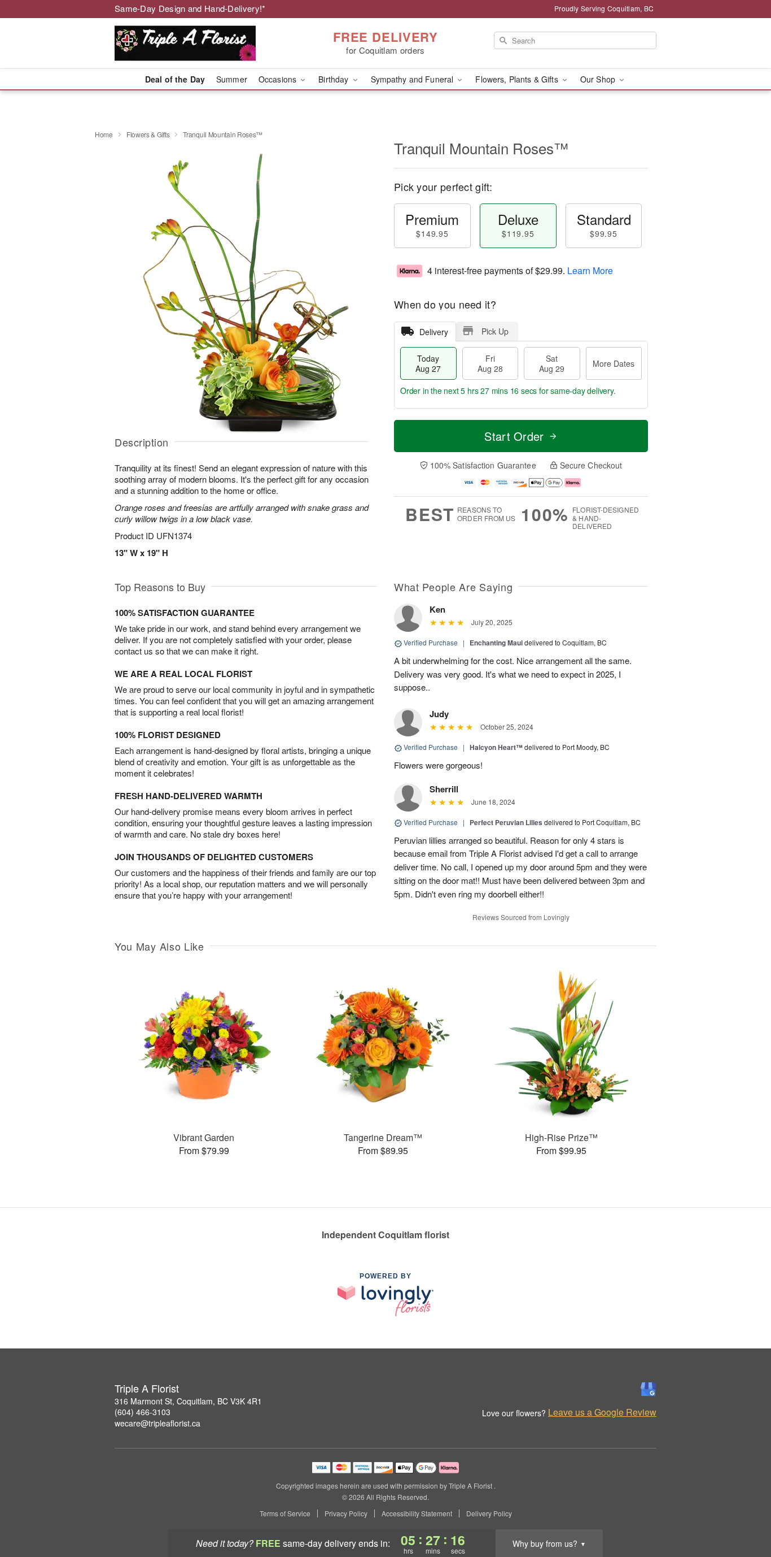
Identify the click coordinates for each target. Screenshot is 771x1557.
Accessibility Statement (417, 1513)
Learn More (590, 270)
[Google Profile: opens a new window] (648, 1389)
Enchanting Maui (496, 642)
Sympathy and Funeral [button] (413, 79)
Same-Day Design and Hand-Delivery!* (190, 8)
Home (104, 134)
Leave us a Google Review (602, 1412)
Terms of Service (285, 1513)
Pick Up (495, 331)
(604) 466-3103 (142, 1411)
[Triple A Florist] (196, 43)
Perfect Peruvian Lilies (506, 822)
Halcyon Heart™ (496, 747)
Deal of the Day (175, 79)
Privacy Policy (346, 1513)
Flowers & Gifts (148, 134)
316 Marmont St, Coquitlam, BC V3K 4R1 (188, 1401)
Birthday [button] (334, 79)
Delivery (433, 331)
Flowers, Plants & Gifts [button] (517, 79)
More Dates (613, 363)
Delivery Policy (489, 1513)
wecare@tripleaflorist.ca (157, 1423)
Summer (231, 79)
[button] (741, 1509)
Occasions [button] (279, 79)
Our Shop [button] (598, 79)
